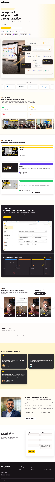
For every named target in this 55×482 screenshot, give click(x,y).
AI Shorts (45, 467)
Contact (20, 469)
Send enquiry (31, 451)
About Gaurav (21, 471)
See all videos (38, 290)
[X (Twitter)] (2, 475)
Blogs (45, 471)
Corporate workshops (22, 467)
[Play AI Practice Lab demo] (10, 151)
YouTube (45, 472)
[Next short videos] (53, 307)
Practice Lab (33, 467)
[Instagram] (9, 475)
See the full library (47, 257)
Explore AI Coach (36, 175)
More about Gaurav (30, 418)
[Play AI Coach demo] (10, 167)
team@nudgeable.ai (4, 472)
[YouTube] (7, 475)
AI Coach (32, 469)
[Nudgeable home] (5, 2)
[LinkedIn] (4, 475)
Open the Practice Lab (23, 159)
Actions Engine (33, 471)
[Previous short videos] (2, 307)
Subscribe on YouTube (39, 293)
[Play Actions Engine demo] (10, 184)
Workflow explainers (47, 469)
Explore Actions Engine (36, 192)
